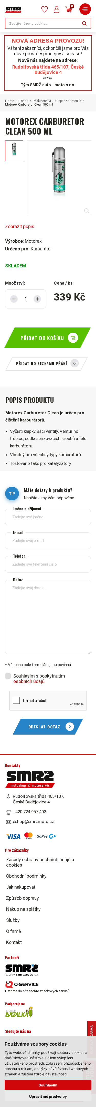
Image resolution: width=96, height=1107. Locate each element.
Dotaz (18, 579)
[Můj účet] (56, 9)
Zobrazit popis (19, 226)
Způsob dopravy (22, 898)
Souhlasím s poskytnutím (39, 678)
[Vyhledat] (84, 23)
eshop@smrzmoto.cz (33, 821)
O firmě (13, 931)
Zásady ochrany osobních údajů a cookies (40, 862)
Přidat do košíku (42, 338)
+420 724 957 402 (29, 811)
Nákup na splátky (23, 909)
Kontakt (14, 942)
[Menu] (85, 9)
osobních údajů (29, 681)
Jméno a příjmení (27, 508)
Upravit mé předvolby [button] (48, 1096)
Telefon (19, 556)
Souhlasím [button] (48, 1085)
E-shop (23, 101)
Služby (13, 920)
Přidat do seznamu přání (41, 363)
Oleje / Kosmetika (68, 101)
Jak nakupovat (20, 887)
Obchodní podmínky (26, 876)
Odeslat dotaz (44, 727)
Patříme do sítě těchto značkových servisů (37, 991)
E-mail (18, 532)
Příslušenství (42, 101)
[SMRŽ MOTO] (13, 10)
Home (9, 101)
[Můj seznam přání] (44, 9)
